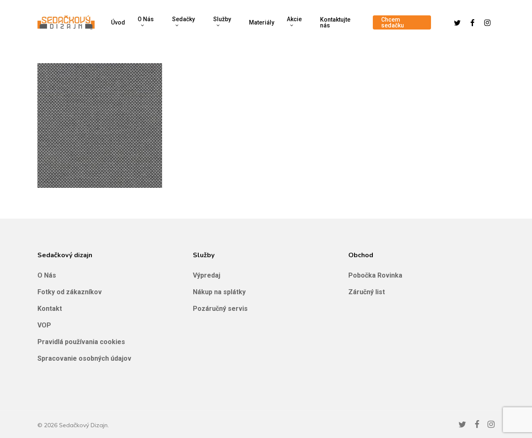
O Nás (46, 275)
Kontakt (49, 309)
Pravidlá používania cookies (81, 342)
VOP (44, 325)
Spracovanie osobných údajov (84, 358)
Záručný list (366, 292)
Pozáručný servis (220, 309)
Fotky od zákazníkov (69, 292)
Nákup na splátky (219, 292)
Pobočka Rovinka (375, 275)
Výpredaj (206, 275)
